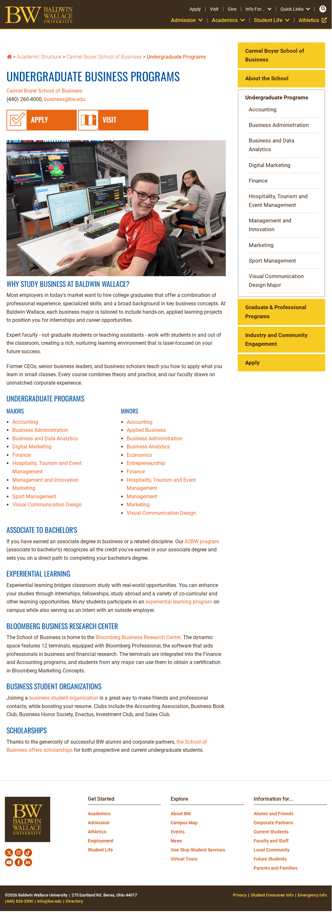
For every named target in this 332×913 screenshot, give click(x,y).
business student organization (63, 698)
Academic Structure (39, 57)
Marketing (23, 488)
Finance (21, 455)
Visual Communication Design (47, 505)
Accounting (25, 422)
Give (232, 9)
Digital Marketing (32, 447)
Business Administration (40, 430)
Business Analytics (148, 447)
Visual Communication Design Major (276, 280)
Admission (98, 822)
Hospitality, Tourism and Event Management (278, 200)
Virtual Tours (184, 859)
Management (142, 496)
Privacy (239, 895)
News (176, 840)
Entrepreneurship (146, 463)
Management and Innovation (45, 480)
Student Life (100, 849)
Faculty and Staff (271, 840)
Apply (195, 9)
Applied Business (146, 430)
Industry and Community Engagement (276, 339)
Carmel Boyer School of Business (104, 57)
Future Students (270, 859)
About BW (181, 813)
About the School (267, 78)
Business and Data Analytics (45, 438)
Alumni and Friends (273, 813)
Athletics (313, 20)
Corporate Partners (273, 822)
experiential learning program (178, 602)
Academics (99, 813)
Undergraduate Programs (176, 57)
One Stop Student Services (198, 849)
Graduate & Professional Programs (275, 311)
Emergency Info (312, 895)
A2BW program (202, 541)
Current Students (271, 831)
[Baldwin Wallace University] (9, 56)
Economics (139, 455)
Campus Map (184, 822)
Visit (214, 9)
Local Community (272, 849)
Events (178, 831)
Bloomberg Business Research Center (138, 637)
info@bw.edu (49, 901)
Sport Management (34, 496)
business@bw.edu (64, 99)
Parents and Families (275, 868)
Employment (101, 840)
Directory (74, 901)
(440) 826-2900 (19, 901)
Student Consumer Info (272, 895)
